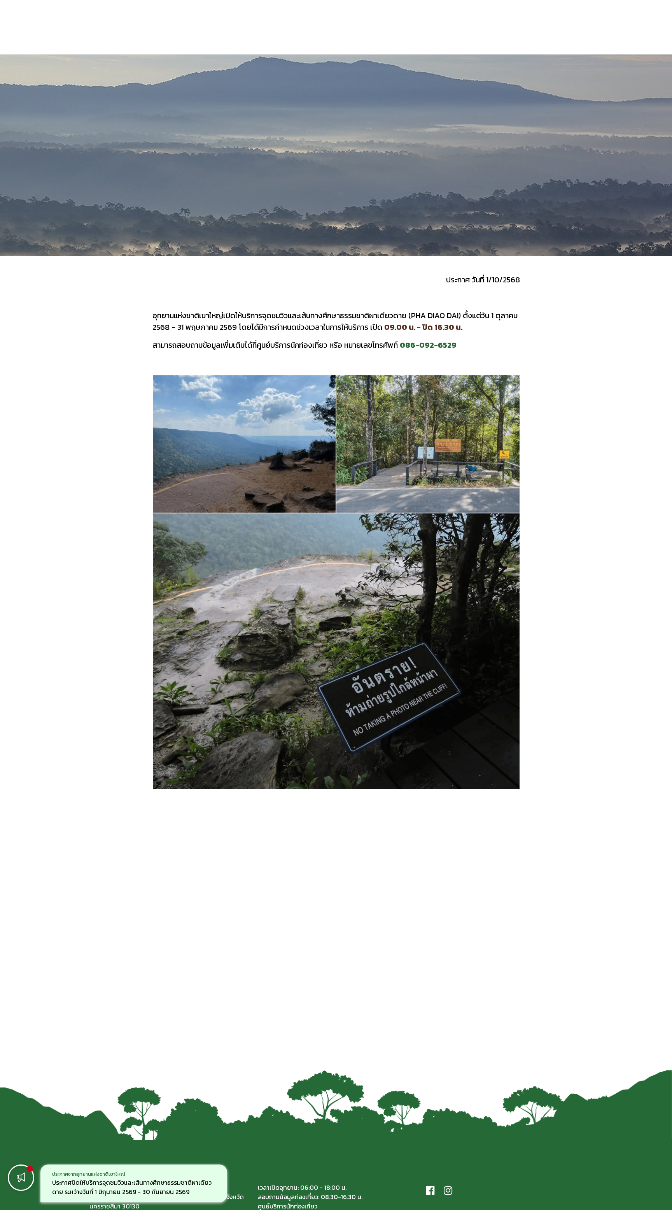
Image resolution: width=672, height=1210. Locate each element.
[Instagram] (448, 1190)
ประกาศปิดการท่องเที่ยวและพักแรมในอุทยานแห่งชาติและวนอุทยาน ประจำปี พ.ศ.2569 (124, 1187)
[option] (133, 1183)
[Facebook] (430, 1190)
